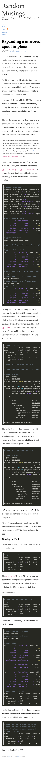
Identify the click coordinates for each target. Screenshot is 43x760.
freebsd (19, 52)
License (4, 32)
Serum (9, 756)
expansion (11, 52)
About (4, 35)
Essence (19, 756)
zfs (25, 52)
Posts (4, 29)
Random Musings (13, 9)
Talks (3, 26)
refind (32, 151)
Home (4, 24)
